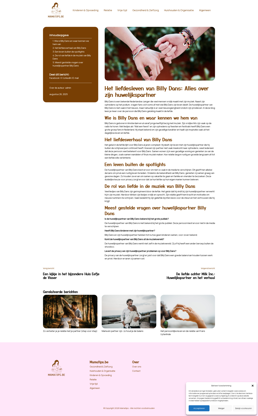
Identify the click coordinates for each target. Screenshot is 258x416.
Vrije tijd (122, 10)
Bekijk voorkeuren (243, 408)
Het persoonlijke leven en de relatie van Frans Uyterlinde (183, 333)
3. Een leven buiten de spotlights (69, 51)
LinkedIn (67, 78)
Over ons (136, 366)
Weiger (221, 408)
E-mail (76, 78)
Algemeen (205, 10)
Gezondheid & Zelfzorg (145, 10)
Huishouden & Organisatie (179, 10)
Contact (136, 370)
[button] (252, 385)
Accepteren (199, 408)
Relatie (108, 10)
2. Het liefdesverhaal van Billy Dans (69, 47)
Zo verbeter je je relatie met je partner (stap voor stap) (70, 331)
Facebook (54, 78)
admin (68, 87)
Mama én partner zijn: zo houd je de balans (122, 331)
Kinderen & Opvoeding (85, 10)
